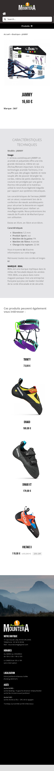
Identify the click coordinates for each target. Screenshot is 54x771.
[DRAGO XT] (27, 442)
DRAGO (27, 422)
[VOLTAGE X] (27, 504)
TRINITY (27, 360)
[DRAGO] (27, 379)
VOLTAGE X (27, 547)
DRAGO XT (27, 485)
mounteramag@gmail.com (18, 644)
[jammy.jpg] (27, 62)
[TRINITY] (27, 317)
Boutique (16, 34)
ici (24, 249)
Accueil (7, 34)
